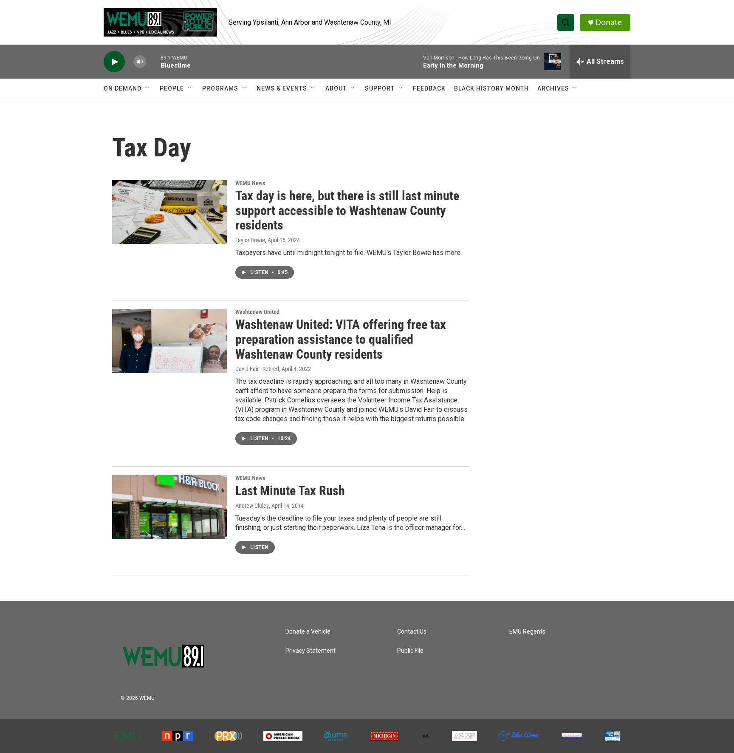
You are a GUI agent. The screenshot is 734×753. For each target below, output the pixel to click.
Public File (410, 651)
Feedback (429, 88)
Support (380, 88)
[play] (114, 62)
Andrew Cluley (252, 505)
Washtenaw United (257, 312)
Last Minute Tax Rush (290, 490)
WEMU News (250, 183)
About (336, 88)
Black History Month (491, 88)
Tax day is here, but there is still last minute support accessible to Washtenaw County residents (347, 210)
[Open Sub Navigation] (147, 88)
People (172, 88)
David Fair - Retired (257, 368)
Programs (220, 88)
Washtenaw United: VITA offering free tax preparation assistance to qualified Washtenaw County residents (340, 339)
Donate (609, 22)
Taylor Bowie (250, 240)
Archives (553, 88)
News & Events (282, 88)
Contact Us (411, 631)
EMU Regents (527, 631)
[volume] (140, 61)
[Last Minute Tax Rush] (169, 507)
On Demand (122, 88)
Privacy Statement (310, 651)
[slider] (153, 61)
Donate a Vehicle (307, 631)
